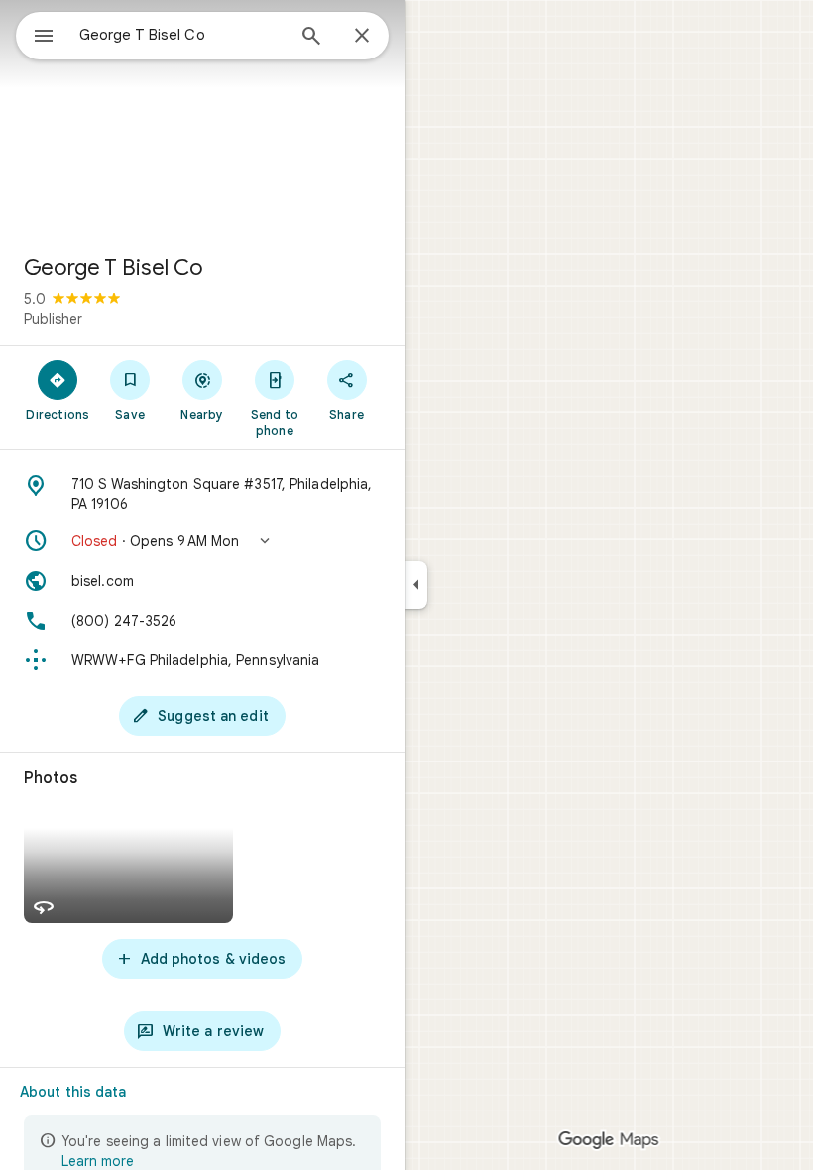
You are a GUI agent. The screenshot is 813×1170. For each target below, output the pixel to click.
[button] (202, 541)
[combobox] (181, 35)
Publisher (53, 319)
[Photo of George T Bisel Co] (202, 119)
